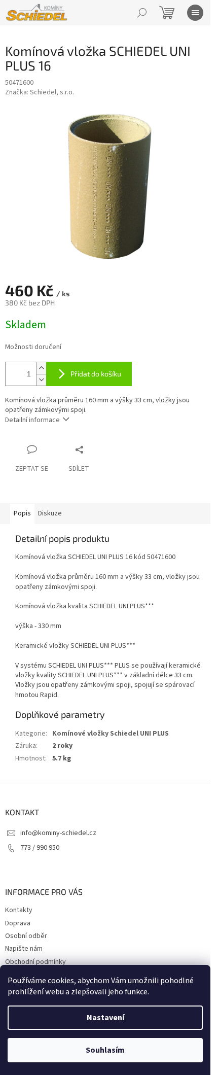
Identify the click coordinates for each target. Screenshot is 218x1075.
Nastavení (105, 1017)
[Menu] (195, 13)
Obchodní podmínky (35, 962)
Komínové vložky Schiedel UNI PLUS (110, 734)
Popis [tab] (22, 513)
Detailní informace (32, 420)
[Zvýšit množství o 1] (41, 368)
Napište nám (24, 949)
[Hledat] (142, 13)
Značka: (39, 92)
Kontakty (18, 910)
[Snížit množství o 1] (41, 380)
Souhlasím (105, 1050)
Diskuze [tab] (50, 513)
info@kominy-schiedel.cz (58, 833)
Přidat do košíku (95, 373)
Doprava (17, 923)
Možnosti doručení (33, 347)
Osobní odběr (26, 936)
